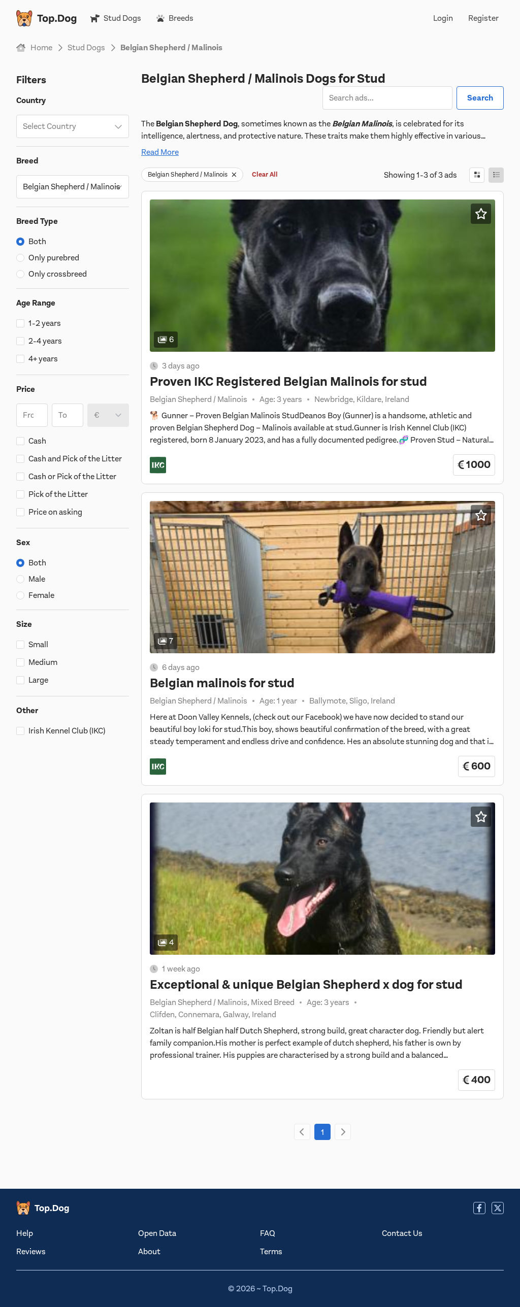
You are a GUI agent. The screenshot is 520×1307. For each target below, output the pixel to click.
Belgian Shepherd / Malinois (188, 174)
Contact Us (402, 1233)
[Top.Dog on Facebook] (479, 1208)
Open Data (157, 1233)
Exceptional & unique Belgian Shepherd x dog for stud (306, 984)
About (149, 1251)
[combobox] (72, 126)
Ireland (397, 399)
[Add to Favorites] (481, 214)
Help (24, 1233)
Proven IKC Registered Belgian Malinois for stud (288, 381)
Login (443, 18)
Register (483, 18)
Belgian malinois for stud (222, 683)
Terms (271, 1251)
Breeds (181, 18)
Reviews (31, 1251)
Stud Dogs (122, 18)
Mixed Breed (273, 1002)
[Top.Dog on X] (498, 1208)
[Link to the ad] (322, 275)
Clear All (265, 175)
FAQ (267, 1233)
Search (480, 98)
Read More (160, 152)
